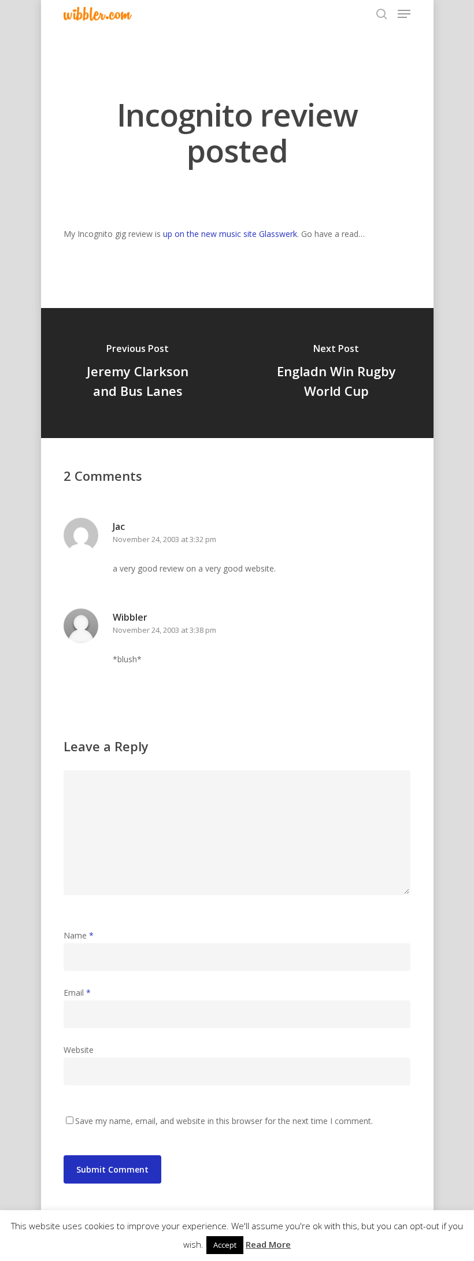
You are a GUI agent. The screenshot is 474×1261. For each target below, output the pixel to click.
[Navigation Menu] (404, 14)
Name (79, 935)
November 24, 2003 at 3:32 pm (164, 539)
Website (79, 1049)
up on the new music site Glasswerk (230, 233)
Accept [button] (224, 1245)
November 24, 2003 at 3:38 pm (164, 630)
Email (77, 992)
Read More (268, 1244)
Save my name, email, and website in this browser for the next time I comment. (224, 1120)
